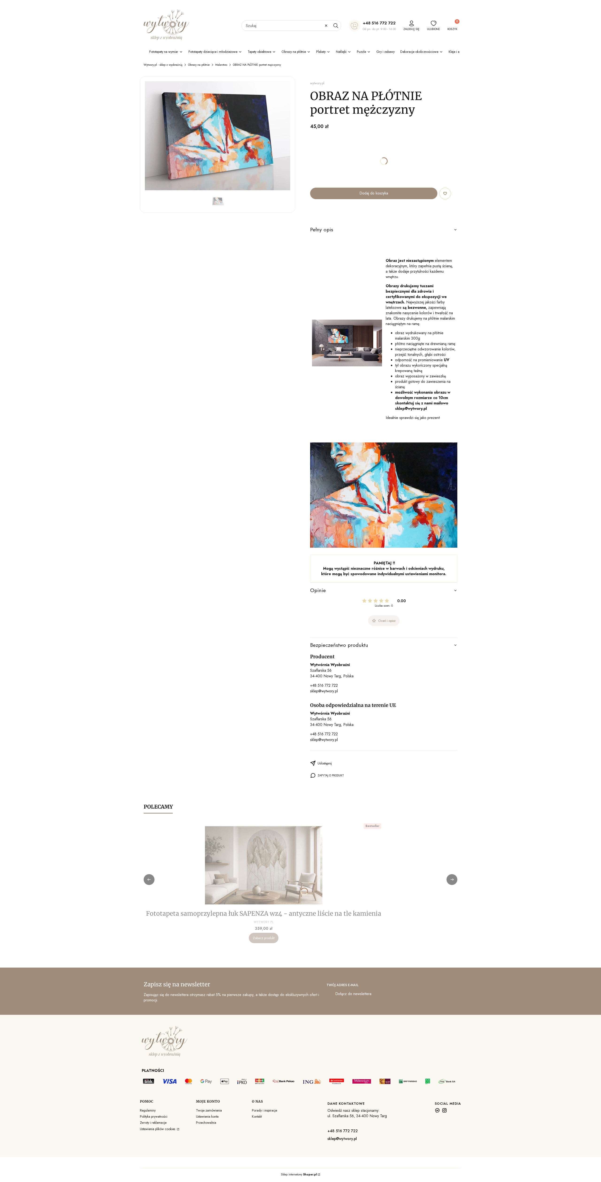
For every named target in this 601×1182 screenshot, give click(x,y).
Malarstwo (221, 65)
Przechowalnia (206, 1122)
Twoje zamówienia (209, 1110)
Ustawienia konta (207, 1116)
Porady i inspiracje (264, 1110)
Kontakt (257, 1116)
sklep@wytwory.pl (324, 691)
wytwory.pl (317, 83)
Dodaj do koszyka (373, 193)
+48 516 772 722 (379, 23)
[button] (335, 26)
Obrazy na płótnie (199, 65)
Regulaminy (148, 1110)
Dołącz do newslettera (353, 993)
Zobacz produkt (263, 938)
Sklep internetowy (299, 1174)
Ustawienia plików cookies (158, 1129)
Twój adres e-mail (342, 985)
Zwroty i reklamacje (153, 1122)
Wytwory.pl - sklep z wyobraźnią (163, 65)
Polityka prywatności (153, 1116)
